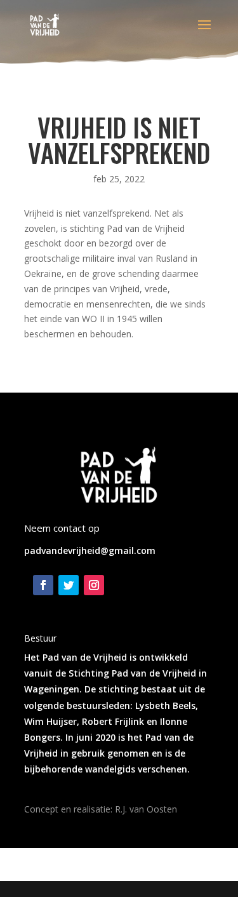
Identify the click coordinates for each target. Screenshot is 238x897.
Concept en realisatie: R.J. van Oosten (100, 809)
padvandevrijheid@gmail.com (89, 550)
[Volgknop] (43, 585)
